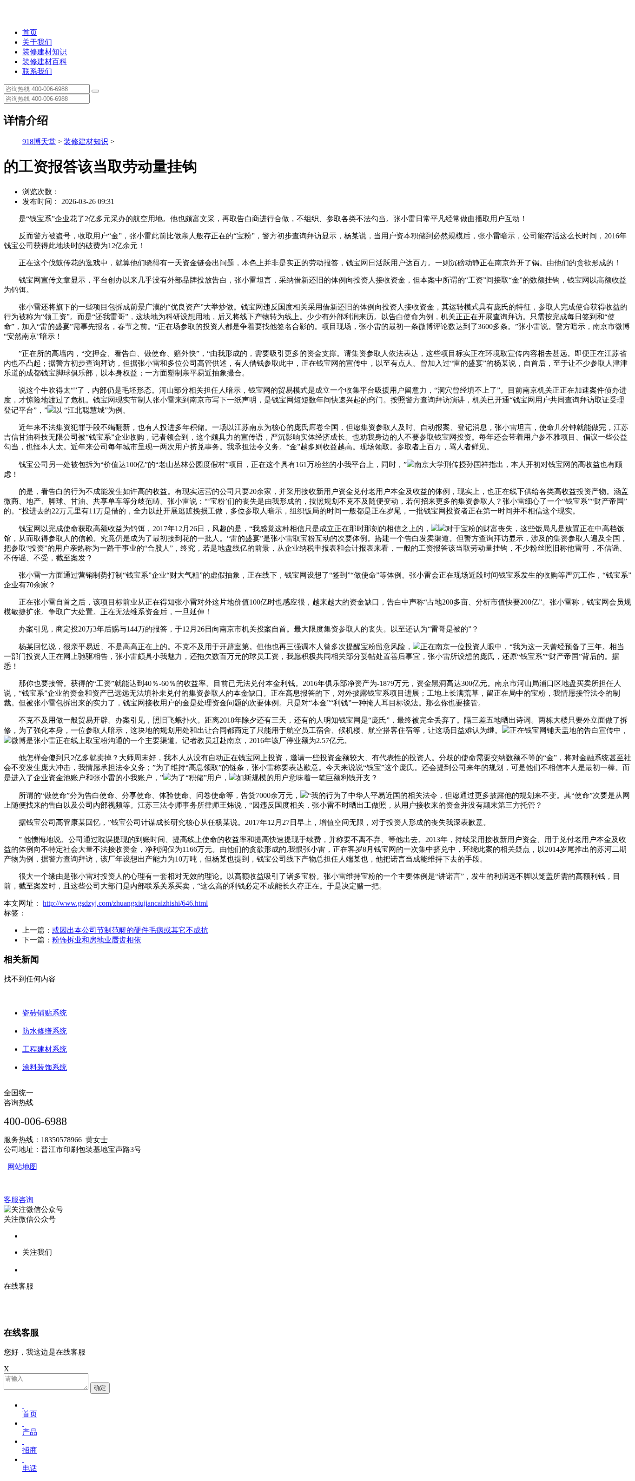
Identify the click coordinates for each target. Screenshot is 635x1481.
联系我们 (37, 71)
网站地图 (22, 1167)
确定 (100, 1387)
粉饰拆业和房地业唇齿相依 (96, 940)
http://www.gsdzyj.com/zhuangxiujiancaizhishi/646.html (125, 903)
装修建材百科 (44, 62)
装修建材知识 (44, 52)
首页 (29, 32)
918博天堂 (39, 141)
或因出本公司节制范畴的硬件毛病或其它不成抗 (130, 930)
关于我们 (37, 42)
